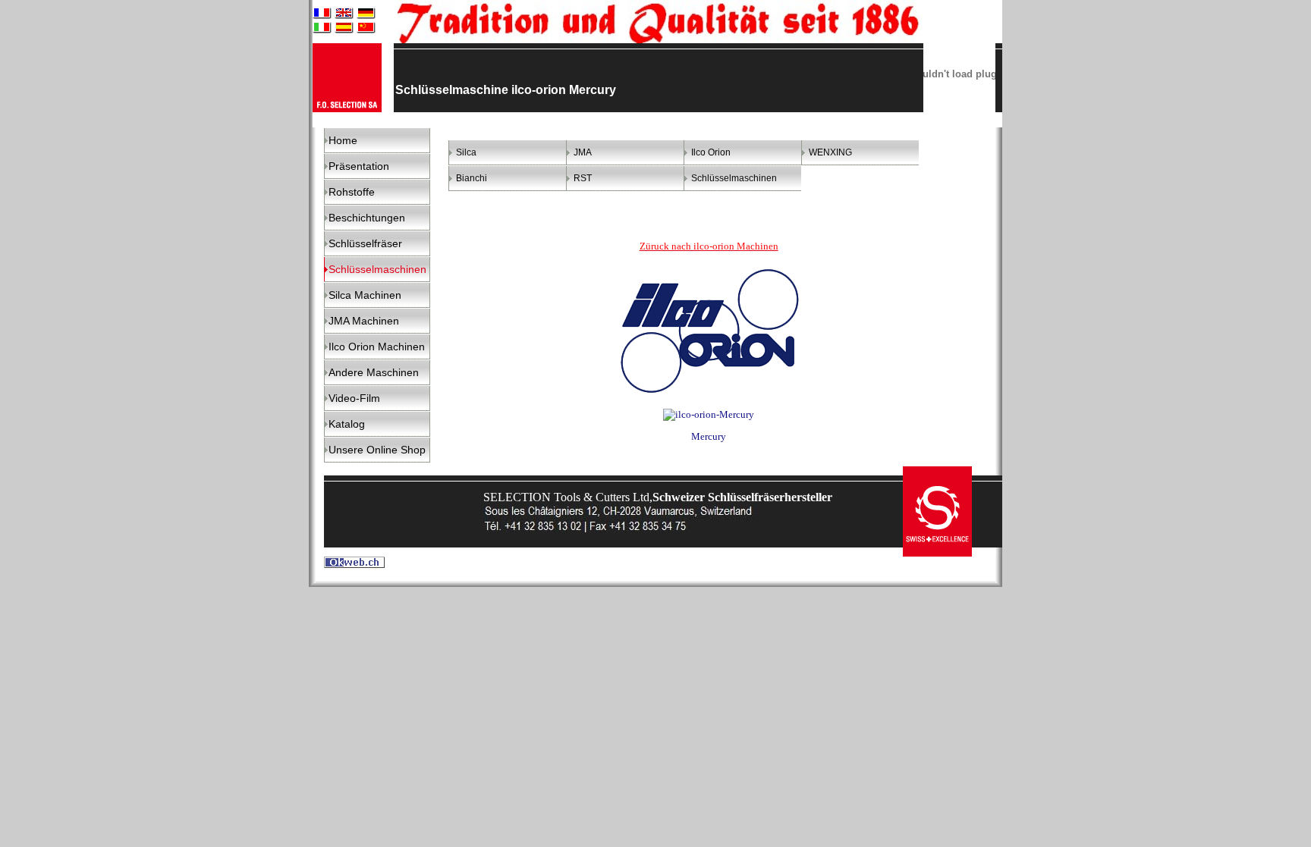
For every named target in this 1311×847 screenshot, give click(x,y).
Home (343, 140)
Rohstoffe (352, 192)
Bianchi (471, 178)
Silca (466, 152)
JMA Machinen (364, 321)
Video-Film (354, 398)
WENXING (830, 152)
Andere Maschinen (374, 372)
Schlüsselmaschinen (734, 178)
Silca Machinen (365, 295)
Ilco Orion (711, 152)
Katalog (347, 424)
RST (583, 178)
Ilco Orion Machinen (377, 346)
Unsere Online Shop (377, 450)
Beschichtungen (367, 218)
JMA (583, 152)
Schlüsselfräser (365, 243)
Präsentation (359, 166)
